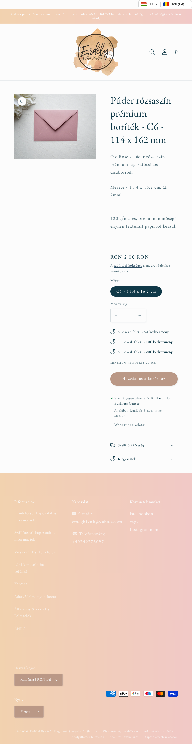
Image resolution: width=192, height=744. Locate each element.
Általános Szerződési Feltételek (32, 613)
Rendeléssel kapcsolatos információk (35, 517)
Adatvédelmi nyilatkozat (35, 596)
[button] (12, 52)
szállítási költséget (128, 266)
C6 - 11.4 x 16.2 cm (136, 291)
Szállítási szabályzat (124, 737)
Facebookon (142, 514)
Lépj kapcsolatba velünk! (29, 568)
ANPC (20, 629)
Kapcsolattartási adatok (161, 737)
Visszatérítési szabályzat (120, 731)
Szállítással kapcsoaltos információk (35, 536)
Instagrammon (144, 530)
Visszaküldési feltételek (35, 552)
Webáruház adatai (130, 425)
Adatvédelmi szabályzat (161, 731)
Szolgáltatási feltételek (88, 737)
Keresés (21, 584)
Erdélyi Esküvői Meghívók (49, 731)
